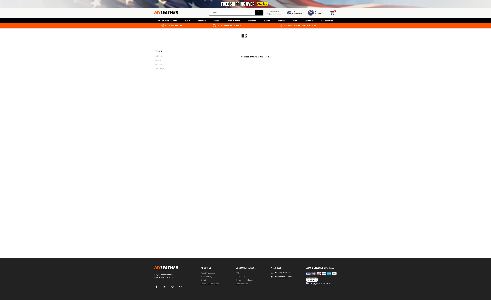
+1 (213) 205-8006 (272, 11)
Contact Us (240, 276)
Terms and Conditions (210, 283)
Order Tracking (242, 283)
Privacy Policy (206, 276)
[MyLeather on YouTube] (180, 286)
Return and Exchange (244, 280)
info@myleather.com (274, 14)
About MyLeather (208, 273)
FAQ (237, 273)
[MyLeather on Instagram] (172, 286)
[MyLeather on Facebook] (156, 286)
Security (204, 280)
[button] (157, 51)
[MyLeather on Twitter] (164, 286)
